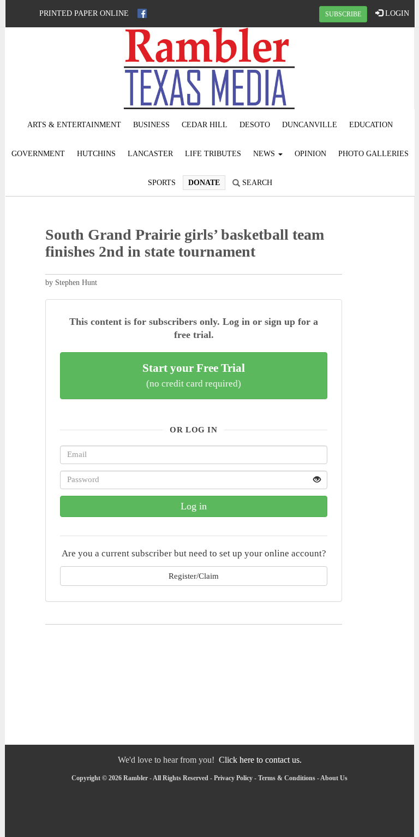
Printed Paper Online (84, 13)
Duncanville (309, 125)
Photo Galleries (373, 154)
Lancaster (150, 154)
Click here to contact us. (260, 759)
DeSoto (255, 125)
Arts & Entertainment (74, 125)
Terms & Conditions (286, 778)
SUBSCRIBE (343, 14)
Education (371, 125)
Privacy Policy (233, 778)
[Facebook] (142, 13)
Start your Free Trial (193, 375)
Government (38, 154)
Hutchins (96, 154)
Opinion (310, 154)
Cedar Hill (205, 125)
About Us (334, 778)
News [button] (265, 154)
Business (151, 125)
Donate (204, 183)
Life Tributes (213, 154)
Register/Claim (194, 575)
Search (256, 183)
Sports (162, 183)
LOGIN (396, 13)
